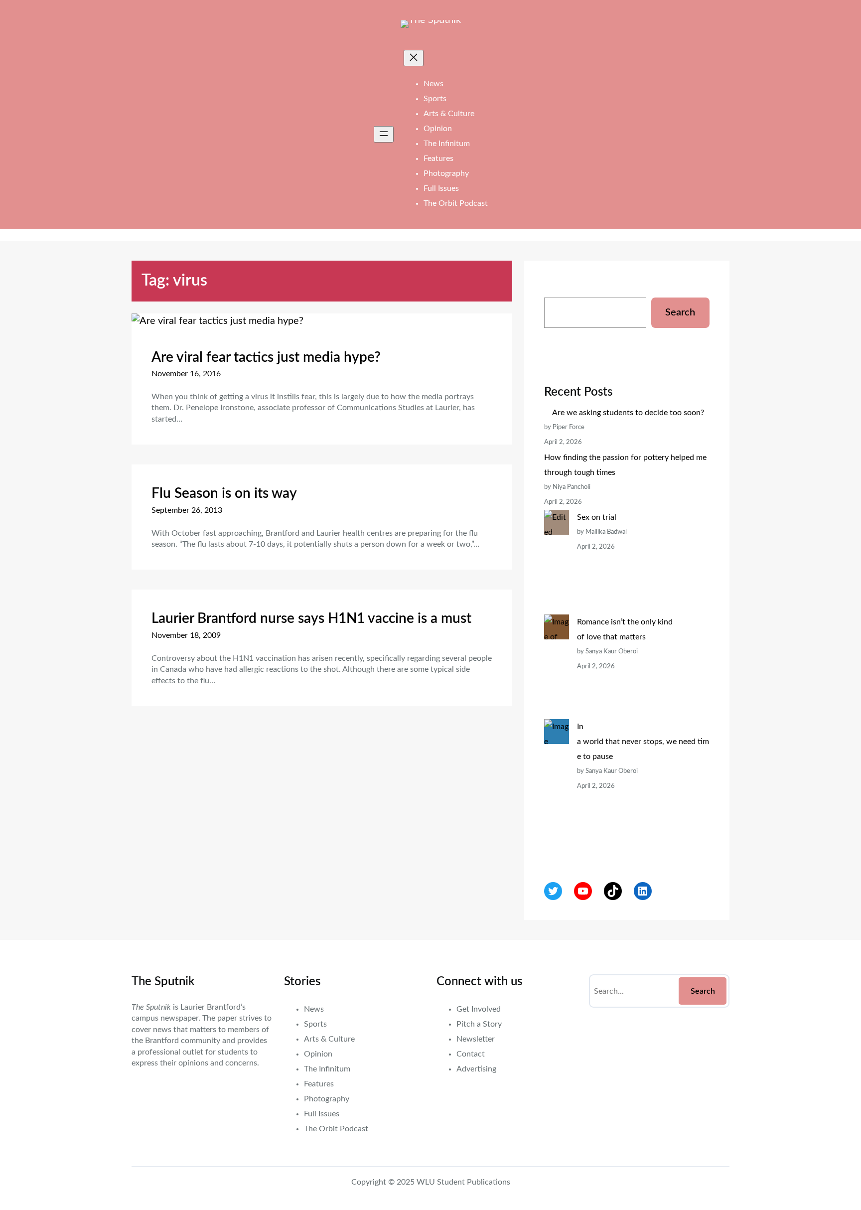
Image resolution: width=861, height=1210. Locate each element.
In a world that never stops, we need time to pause (643, 741)
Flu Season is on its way (224, 493)
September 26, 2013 (186, 510)
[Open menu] (384, 134)
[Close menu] (414, 58)
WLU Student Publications (463, 1182)
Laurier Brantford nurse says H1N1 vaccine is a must (311, 618)
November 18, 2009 (186, 635)
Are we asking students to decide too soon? (629, 413)
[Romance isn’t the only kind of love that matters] (556, 666)
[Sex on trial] (556, 562)
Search (680, 312)
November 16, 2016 (186, 374)
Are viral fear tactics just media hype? (266, 357)
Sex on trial (596, 517)
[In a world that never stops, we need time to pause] (556, 786)
